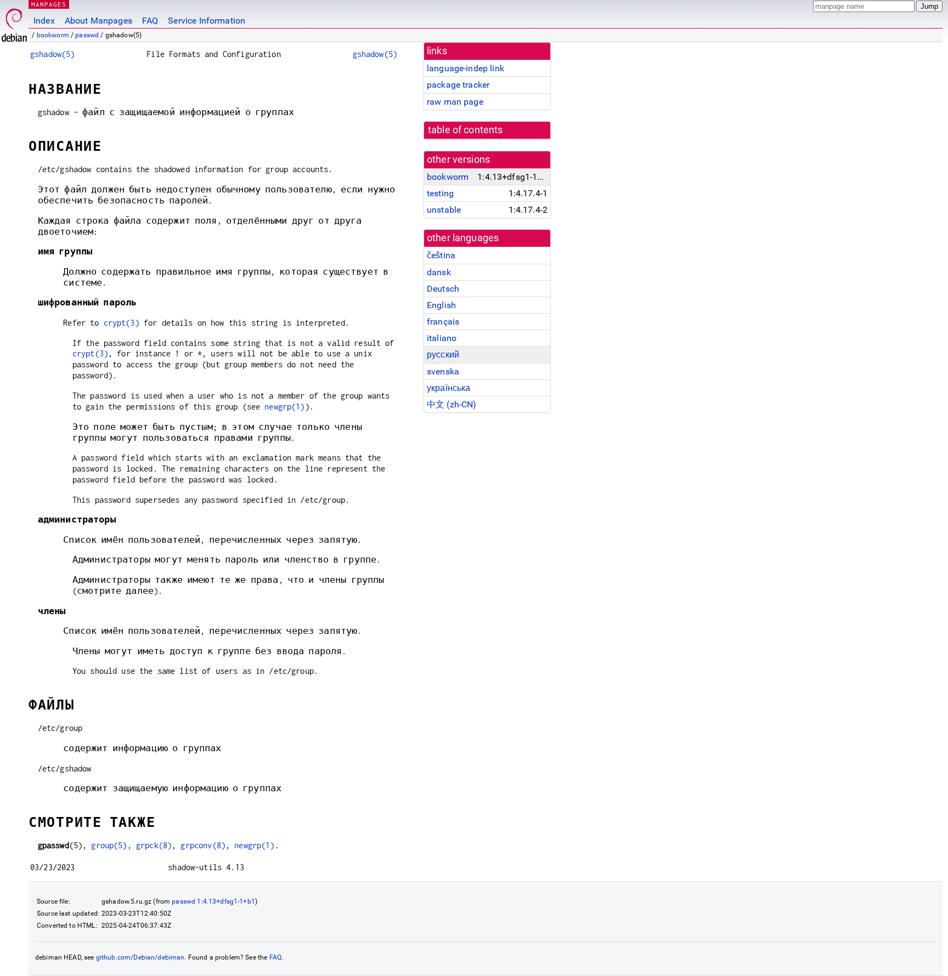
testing (440, 193)
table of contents (465, 129)
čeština (441, 255)
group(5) (109, 845)
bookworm (53, 35)
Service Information (206, 20)
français (443, 321)
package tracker (458, 85)
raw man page (455, 102)
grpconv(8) (202, 845)
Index (44, 20)
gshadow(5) (52, 54)
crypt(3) (121, 322)
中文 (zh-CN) (452, 404)
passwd (87, 35)
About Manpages (98, 20)
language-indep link (465, 68)
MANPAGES (48, 4)
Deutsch (443, 288)
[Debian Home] (14, 22)
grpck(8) (154, 845)
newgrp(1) (284, 406)
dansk (439, 272)
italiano (441, 338)
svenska (443, 371)
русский (443, 354)
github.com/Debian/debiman (140, 957)
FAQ (150, 20)
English (441, 305)
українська (449, 388)
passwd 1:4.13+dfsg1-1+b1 (213, 901)
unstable (444, 210)
